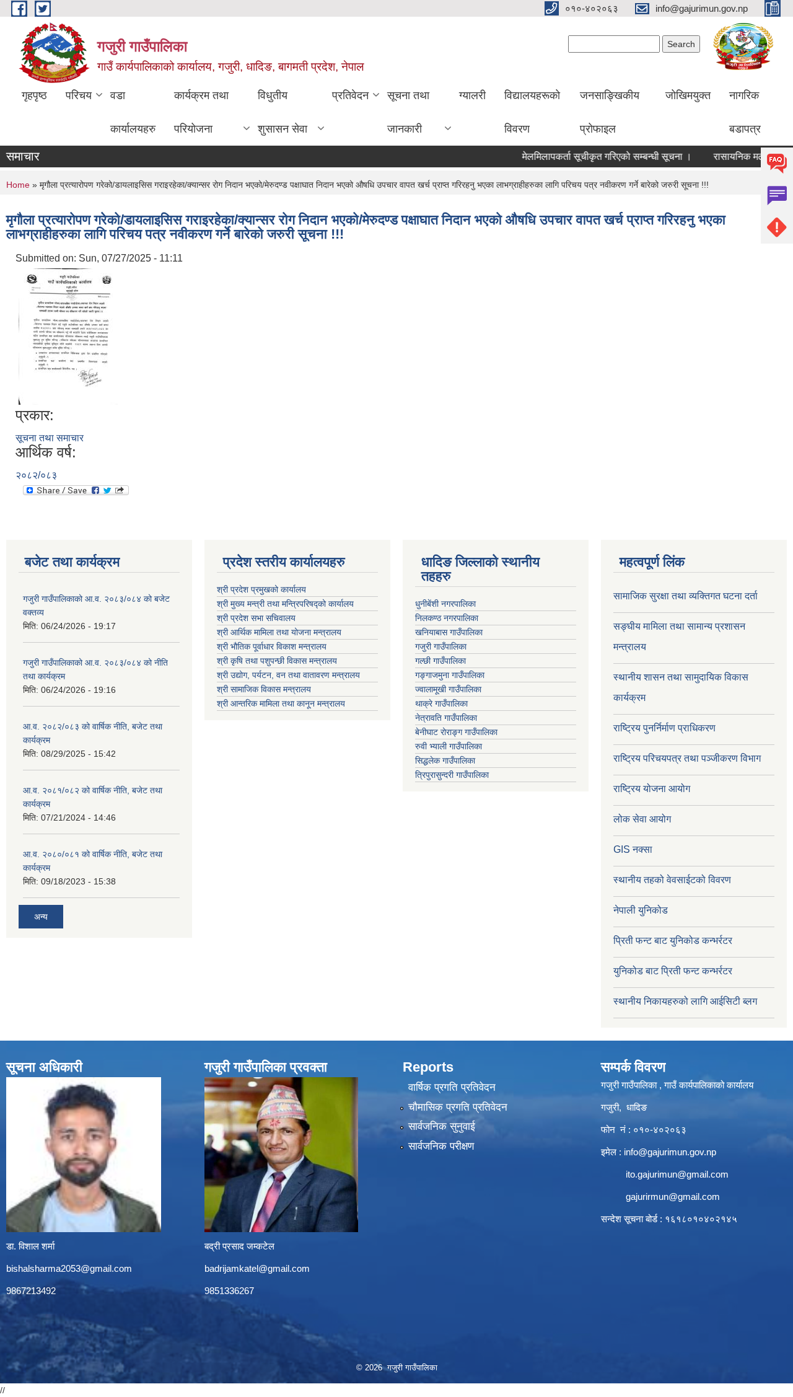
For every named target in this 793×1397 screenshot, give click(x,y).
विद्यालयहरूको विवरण (532, 112)
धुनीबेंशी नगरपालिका (445, 604)
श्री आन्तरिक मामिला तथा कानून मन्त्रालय (281, 703)
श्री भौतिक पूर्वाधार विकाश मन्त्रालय (271, 646)
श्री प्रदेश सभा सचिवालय (256, 618)
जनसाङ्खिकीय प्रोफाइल (609, 112)
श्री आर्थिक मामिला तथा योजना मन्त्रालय (279, 632)
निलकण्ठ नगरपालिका (446, 618)
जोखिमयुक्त (688, 95)
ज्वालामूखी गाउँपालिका (448, 689)
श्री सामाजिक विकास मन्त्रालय (264, 689)
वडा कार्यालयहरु (133, 112)
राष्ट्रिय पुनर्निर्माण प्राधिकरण (664, 728)
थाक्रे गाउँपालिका (441, 703)
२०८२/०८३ (36, 475)
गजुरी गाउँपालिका (441, 646)
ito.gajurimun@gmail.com (677, 1174)
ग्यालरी (472, 95)
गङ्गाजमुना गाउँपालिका (449, 675)
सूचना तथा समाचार (49, 438)
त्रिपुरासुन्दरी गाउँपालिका (452, 775)
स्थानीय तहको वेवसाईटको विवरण (672, 880)
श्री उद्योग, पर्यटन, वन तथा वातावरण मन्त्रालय (288, 675)
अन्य (41, 917)
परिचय (79, 95)
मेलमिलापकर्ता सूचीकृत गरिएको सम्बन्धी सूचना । (590, 156)
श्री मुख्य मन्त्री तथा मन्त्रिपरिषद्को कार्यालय (285, 604)
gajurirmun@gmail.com (673, 1196)
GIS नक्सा (632, 849)
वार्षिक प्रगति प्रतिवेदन (452, 1087)
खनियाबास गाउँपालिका (449, 632)
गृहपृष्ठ (34, 95)
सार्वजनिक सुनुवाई (441, 1126)
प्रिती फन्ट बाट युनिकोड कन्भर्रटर (672, 940)
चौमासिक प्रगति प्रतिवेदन (457, 1107)
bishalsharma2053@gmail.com (69, 1268)
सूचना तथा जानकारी (408, 112)
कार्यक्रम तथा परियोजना (201, 112)
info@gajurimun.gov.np (670, 1152)
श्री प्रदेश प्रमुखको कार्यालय (261, 589)
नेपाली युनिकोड (641, 910)
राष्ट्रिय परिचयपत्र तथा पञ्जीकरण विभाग (687, 758)
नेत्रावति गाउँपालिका (446, 718)
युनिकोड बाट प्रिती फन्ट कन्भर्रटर (672, 971)
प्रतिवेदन (350, 95)
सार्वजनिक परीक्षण (441, 1146)
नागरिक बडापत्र (745, 112)
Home (18, 185)
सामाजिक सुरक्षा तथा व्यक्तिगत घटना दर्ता (685, 596)
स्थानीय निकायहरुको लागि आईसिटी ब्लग (685, 1001)
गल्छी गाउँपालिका (440, 661)
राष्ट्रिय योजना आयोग (651, 788)
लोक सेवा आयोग (642, 819)
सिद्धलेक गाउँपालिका (445, 760)
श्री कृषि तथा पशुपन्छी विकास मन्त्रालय (277, 661)
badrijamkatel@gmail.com (257, 1268)
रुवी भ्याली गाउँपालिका (448, 746)
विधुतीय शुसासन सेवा (282, 112)
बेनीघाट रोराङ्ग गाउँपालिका (456, 732)
